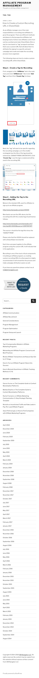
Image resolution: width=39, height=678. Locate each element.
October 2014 (7, 631)
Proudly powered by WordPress (12, 673)
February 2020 (8, 436)
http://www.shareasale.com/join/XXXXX (16, 210)
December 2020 (8, 429)
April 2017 (6, 514)
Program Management (10, 325)
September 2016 (8, 541)
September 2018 (8, 479)
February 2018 (7, 487)
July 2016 (6, 549)
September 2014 (8, 635)
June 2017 (6, 506)
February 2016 (7, 569)
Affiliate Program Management (17, 4)
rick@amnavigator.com (10, 270)
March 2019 (7, 460)
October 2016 (7, 537)
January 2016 (7, 572)
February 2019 (7, 464)
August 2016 (7, 545)
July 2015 (6, 596)
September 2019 (8, 440)
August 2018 (7, 483)
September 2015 (8, 588)
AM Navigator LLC (25, 655)
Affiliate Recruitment (10, 317)
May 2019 (6, 452)
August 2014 (7, 638)
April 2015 (6, 607)
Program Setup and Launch (12, 332)
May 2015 (6, 603)
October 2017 (7, 499)
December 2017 (8, 491)
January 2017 (7, 526)
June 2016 (6, 553)
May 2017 (6, 510)
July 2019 (6, 444)
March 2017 (7, 518)
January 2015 (7, 619)
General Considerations (11, 321)
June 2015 (6, 600)
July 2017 (6, 503)
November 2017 (8, 495)
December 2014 (8, 623)
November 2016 (8, 534)
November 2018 (8, 475)
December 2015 (8, 576)
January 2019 (7, 468)
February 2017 (7, 522)
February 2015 (7, 615)
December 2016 (8, 530)
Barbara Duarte (8, 390)
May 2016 (6, 557)
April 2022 (6, 425)
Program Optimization (10, 328)
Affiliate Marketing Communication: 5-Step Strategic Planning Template (17, 398)
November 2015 (8, 580)
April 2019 (6, 456)
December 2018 (8, 471)
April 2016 (6, 561)
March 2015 (7, 611)
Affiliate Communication (11, 313)
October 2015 (7, 584)
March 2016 (7, 565)
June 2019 (6, 448)
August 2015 (7, 592)
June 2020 (6, 433)
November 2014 (8, 627)
